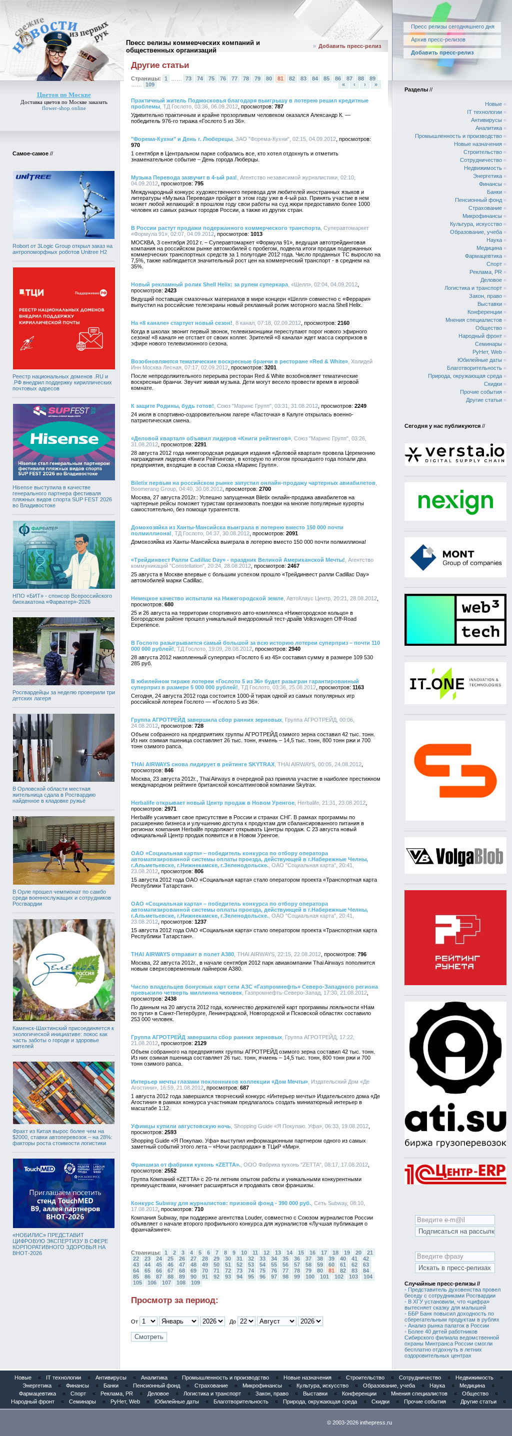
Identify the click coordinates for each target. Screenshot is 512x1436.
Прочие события (481, 392)
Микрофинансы (482, 216)
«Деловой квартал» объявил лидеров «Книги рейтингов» (211, 438)
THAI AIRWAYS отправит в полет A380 (182, 954)
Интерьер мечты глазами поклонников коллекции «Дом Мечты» (219, 1082)
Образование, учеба (476, 232)
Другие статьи (484, 400)
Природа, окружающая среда (465, 376)
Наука (494, 240)
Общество (489, 328)
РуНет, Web (487, 352)
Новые (493, 104)
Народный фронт (480, 336)
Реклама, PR (486, 272)
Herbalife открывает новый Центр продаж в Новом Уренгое (212, 803)
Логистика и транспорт (473, 288)
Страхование (485, 208)
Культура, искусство (476, 224)
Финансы (490, 184)
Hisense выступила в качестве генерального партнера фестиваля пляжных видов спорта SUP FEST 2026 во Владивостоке (62, 496)
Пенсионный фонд (478, 200)
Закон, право (485, 296)
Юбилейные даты (480, 360)
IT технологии (484, 112)
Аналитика (489, 128)
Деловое (491, 280)
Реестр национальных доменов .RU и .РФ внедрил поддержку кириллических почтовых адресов (62, 382)
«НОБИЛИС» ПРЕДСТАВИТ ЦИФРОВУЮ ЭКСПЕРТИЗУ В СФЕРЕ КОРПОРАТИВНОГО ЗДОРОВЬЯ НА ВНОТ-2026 (60, 1244)
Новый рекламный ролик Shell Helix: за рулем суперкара (209, 284)
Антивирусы (486, 120)
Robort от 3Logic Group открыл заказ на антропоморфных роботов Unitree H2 (62, 249)
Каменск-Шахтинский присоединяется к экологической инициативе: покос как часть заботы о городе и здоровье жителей (63, 1037)
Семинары (488, 344)
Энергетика (487, 176)
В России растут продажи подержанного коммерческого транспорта (225, 228)
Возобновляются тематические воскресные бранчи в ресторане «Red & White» (239, 361)
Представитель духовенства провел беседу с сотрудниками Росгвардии (452, 1293)
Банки (494, 192)
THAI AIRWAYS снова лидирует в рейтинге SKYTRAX (202, 764)
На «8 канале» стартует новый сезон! (181, 323)
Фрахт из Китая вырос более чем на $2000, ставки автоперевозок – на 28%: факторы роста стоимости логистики (62, 1137)
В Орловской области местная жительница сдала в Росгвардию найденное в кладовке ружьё (54, 795)
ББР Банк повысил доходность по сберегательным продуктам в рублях (452, 1317)
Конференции (485, 312)
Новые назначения (478, 144)
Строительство (483, 152)
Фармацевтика (483, 256)
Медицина (489, 248)
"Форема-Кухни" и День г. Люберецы (181, 139)
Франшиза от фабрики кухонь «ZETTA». (185, 1165)
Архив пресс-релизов (438, 39)
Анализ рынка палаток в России (448, 1326)
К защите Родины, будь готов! (172, 406)
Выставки (490, 304)
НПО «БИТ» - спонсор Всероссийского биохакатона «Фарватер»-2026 (62, 599)
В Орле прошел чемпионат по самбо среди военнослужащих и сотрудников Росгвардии (61, 898)
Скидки (493, 384)
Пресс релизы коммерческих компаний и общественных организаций (193, 46)
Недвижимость (483, 168)
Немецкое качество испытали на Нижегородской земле (207, 598)
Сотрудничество (481, 160)
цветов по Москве (65, 102)
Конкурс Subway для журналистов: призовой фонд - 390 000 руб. (221, 1203)
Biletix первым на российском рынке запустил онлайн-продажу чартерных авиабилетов (253, 483)
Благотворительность (474, 368)
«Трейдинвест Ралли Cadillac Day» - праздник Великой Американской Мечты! (238, 560)
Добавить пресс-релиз (349, 46)
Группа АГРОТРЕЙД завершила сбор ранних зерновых (206, 720)
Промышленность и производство (458, 136)
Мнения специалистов (474, 320)
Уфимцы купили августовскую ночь (181, 1126)
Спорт (494, 264)
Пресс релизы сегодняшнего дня (452, 26)
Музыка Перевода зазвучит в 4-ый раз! (184, 177)
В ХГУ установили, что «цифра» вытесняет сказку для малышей (447, 1305)
